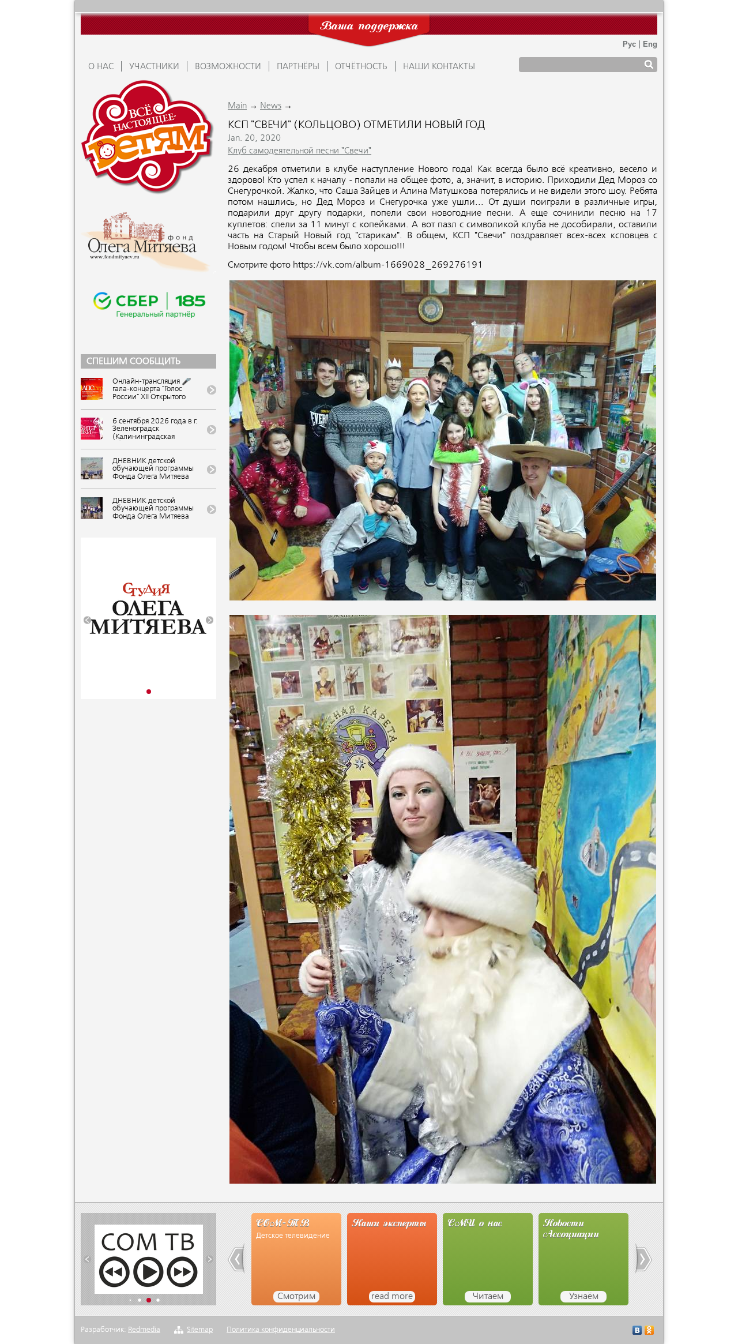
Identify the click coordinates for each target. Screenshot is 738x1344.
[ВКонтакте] (637, 1332)
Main (237, 106)
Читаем (392, 1296)
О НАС (101, 67)
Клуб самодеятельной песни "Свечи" (299, 151)
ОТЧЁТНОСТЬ (361, 67)
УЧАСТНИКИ (154, 67)
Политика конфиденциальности (281, 1330)
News (270, 106)
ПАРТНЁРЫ (298, 67)
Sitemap (200, 1330)
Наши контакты (439, 67)
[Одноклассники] (649, 1332)
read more (296, 1296)
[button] (87, 620)
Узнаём (488, 1296)
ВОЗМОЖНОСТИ (228, 67)
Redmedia (144, 1330)
